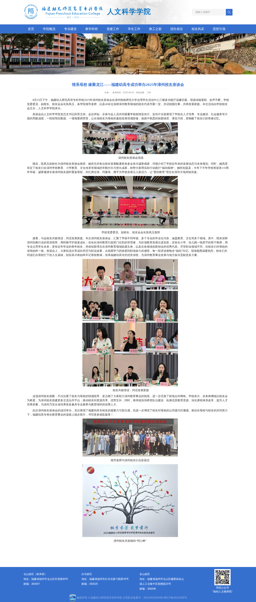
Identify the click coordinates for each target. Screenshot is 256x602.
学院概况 (49, 29)
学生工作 (134, 29)
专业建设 (70, 29)
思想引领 (219, 29)
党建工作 (113, 29)
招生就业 (176, 29)
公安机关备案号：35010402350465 (143, 597)
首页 (31, 29)
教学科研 (91, 29)
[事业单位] (73, 597)
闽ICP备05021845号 (175, 597)
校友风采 (198, 29)
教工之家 (155, 29)
